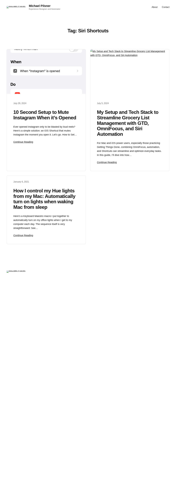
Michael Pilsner (40, 6)
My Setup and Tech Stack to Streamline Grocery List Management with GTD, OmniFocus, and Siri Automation (127, 123)
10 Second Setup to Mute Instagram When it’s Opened (44, 114)
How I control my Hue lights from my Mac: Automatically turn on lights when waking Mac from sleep (44, 199)
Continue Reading (23, 142)
